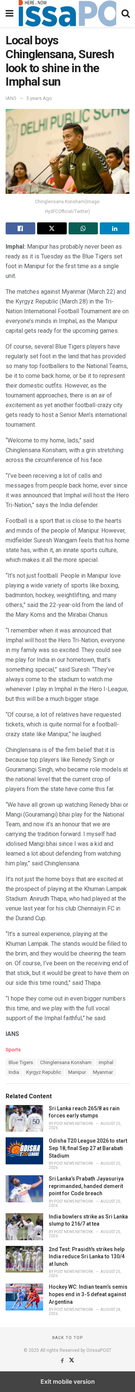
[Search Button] (125, 13)
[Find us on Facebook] (63, 1361)
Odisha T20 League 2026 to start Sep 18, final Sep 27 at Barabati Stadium (88, 1148)
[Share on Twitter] (52, 228)
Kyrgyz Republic (43, 1072)
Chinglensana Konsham (66, 1062)
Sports (13, 1049)
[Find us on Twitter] (71, 1361)
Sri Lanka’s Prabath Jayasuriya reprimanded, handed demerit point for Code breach (86, 1186)
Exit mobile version (67, 1381)
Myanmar (103, 1072)
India (14, 1072)
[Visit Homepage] (67, 13)
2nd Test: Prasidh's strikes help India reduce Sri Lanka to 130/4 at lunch (86, 1256)
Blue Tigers (21, 1062)
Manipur (77, 1072)
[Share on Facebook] (20, 228)
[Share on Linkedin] (114, 228)
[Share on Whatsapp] (83, 228)
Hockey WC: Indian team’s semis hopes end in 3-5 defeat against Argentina (88, 1294)
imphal (106, 1062)
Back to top (67, 1337)
